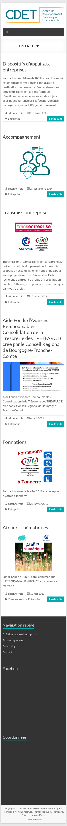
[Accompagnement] (33, 145)
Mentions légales (33, 819)
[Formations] (33, 450)
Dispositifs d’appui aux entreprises (26, 67)
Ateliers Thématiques (25, 527)
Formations (14, 442)
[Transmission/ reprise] (33, 220)
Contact (7, 652)
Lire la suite (55, 118)
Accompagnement (22, 137)
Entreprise (14, 118)
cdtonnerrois (15, 113)
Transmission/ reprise (25, 212)
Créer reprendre (17, 599)
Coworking (9, 646)
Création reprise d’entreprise (19, 634)
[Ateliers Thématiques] (33, 535)
